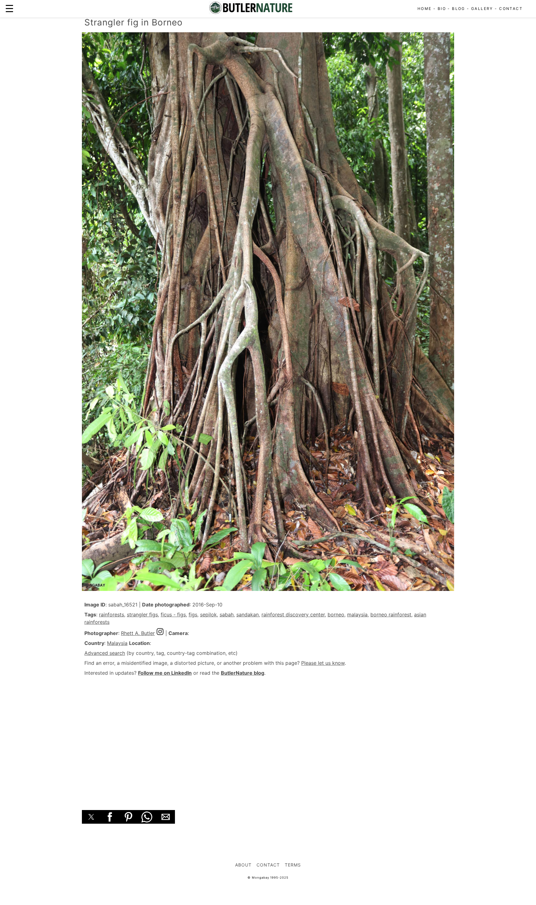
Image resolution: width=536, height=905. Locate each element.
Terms (293, 864)
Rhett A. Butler (138, 633)
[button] (91, 817)
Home (425, 8)
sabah (227, 614)
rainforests (111, 614)
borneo (336, 614)
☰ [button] (9, 8)
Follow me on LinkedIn (165, 673)
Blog (458, 8)
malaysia (357, 614)
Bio (442, 8)
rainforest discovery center (293, 614)
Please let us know (323, 663)
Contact (511, 8)
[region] (268, 736)
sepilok (208, 614)
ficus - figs (173, 614)
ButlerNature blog (242, 673)
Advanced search (104, 653)
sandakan (247, 614)
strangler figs (142, 614)
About (243, 864)
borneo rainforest (390, 614)
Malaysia (117, 643)
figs (193, 614)
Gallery (482, 8)
